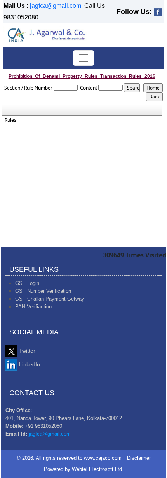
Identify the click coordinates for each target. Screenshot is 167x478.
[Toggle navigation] (83, 58)
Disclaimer (139, 458)
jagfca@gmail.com (55, 5)
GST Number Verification (43, 291)
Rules (10, 120)
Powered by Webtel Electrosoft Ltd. (84, 469)
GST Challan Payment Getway (49, 299)
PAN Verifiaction (33, 306)
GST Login (27, 283)
